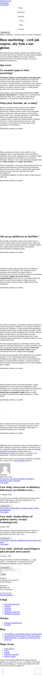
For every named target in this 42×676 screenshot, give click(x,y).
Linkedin (7, 606)
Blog (21, 25)
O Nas (21, 21)
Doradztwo (21, 12)
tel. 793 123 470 (5, 593)
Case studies (4, 482)
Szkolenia (21, 16)
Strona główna (9, 649)
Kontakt (21, 29)
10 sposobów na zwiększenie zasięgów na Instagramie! (23, 634)
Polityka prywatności (11, 654)
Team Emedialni (19, 460)
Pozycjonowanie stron (11, 604)
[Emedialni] (4, 3)
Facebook (3, 451)
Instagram (13, 451)
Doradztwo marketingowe (13, 623)
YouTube (37, 449)
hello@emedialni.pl (6, 595)
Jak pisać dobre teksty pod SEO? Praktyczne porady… (23, 636)
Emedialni (30, 351)
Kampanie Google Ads (12, 612)
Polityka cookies (10, 656)
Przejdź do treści (5, 1)
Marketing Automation (12, 614)
